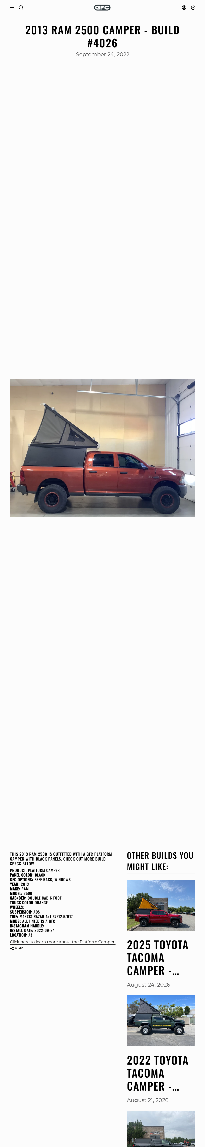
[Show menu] (12, 7)
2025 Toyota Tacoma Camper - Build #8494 (158, 957)
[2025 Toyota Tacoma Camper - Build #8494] (161, 905)
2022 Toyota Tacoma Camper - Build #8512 (158, 1072)
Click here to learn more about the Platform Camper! (63, 941)
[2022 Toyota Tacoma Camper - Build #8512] (161, 1020)
